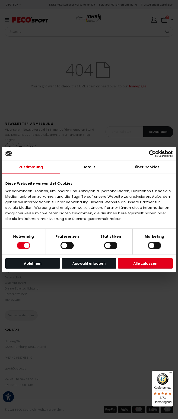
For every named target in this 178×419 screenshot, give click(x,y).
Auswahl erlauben (89, 263)
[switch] (67, 246)
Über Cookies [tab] (147, 167)
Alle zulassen (145, 263)
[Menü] (170, 373)
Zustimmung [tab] (31, 167)
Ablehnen (32, 263)
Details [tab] (89, 167)
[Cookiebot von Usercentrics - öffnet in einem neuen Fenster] (152, 153)
